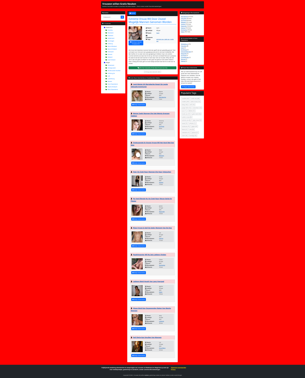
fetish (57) (184, 129)
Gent (157, 33)
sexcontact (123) (197, 107)
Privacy (173, 369)
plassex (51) (195, 132)
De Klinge (184, 50)
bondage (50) (192, 135)
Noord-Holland (112, 49)
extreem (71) (192, 123)
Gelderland (111, 38)
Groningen (111, 41)
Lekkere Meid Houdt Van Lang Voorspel (148, 281)
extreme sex (160, 39)
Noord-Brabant (112, 46)
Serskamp (162, 265)
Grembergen (185, 57)
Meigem (161, 156)
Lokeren (161, 321)
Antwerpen (111, 65)
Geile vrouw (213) (195, 101)
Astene (161, 182)
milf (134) (192, 104)
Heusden (183, 18)
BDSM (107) (192, 111)
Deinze (161, 238)
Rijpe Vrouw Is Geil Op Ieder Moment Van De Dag (152, 228)
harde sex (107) (186, 114)
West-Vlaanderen (113, 89)
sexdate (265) (185, 98)
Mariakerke (162, 97)
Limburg (110, 43)
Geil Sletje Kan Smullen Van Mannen (147, 337)
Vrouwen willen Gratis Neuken (119, 3)
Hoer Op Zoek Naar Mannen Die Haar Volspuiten (152, 172)
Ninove (183, 59)
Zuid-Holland (111, 60)
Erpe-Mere (162, 348)
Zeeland (110, 57)
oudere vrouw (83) (187, 117)
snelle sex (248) (195, 98)
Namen (110, 81)
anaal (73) (184, 123)
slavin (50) (184, 135)
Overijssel (111, 52)
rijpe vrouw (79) (197, 120)
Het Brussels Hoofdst (114, 70)
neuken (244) (185, 101)
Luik (109, 76)
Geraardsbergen (186, 52)
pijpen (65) (194, 126)
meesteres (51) (186, 132)
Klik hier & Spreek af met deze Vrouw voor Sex (153, 68)
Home (133, 13)
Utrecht (110, 54)
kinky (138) (185, 104)
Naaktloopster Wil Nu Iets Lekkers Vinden (149, 255)
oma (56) (191, 129)
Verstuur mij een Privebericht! (136, 43)
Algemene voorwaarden (178, 367)
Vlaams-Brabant (112, 87)
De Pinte (161, 126)
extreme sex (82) (186, 120)
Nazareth (162, 212)
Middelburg (184, 44)
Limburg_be (111, 73)
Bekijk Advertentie (139, 105)
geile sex (166, 39)
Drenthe (110, 30)
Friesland (110, 35)
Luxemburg (111, 79)
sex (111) (184, 111)
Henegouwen (112, 68)
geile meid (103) (196, 114)
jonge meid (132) (186, 107)
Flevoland (110, 33)
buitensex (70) (186, 126)
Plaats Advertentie (189, 87)
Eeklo (160, 292)
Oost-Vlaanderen (113, 84)
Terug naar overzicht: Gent (153, 72)
